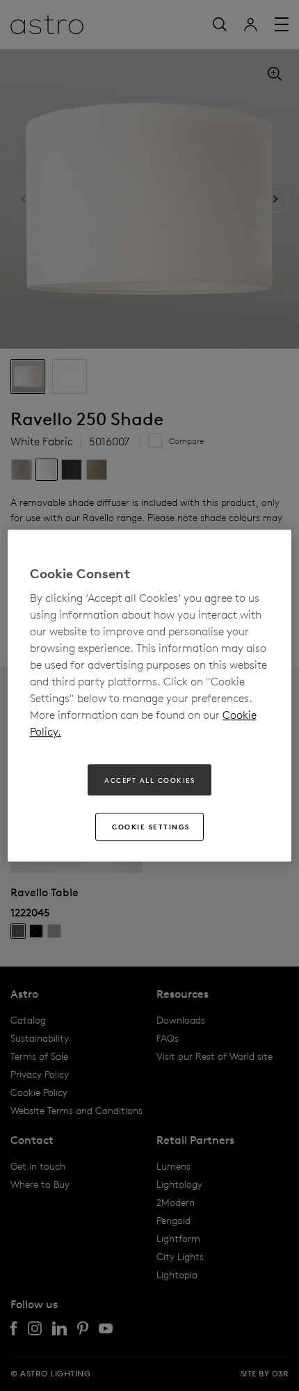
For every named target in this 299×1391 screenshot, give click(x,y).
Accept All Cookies (149, 780)
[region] (150, 696)
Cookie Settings (151, 827)
